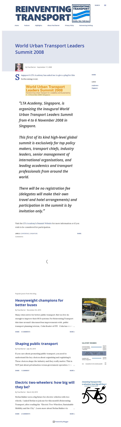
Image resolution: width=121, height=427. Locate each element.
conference (95, 85)
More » (72, 332)
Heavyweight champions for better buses (39, 302)
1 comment (25, 370)
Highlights (38, 25)
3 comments (25, 332)
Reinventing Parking (86, 25)
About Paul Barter (53, 25)
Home (17, 25)
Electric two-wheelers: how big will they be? (44, 384)
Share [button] (94, 75)
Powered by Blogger (61, 422)
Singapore (95, 88)
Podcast (27, 25)
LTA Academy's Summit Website (37, 223)
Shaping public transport (36, 343)
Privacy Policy (69, 25)
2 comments (25, 414)
